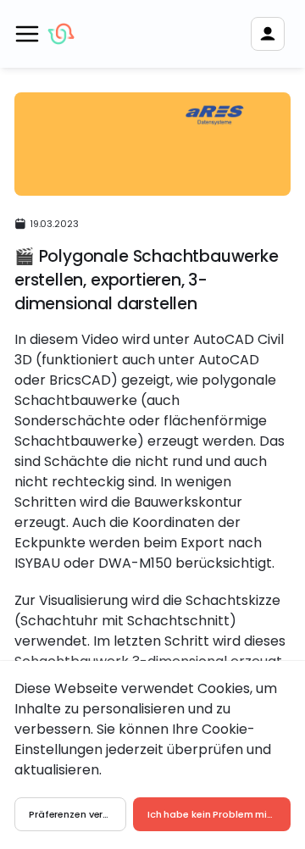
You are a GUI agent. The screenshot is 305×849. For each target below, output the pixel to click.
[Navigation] (27, 33)
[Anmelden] (268, 34)
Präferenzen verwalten (77, 814)
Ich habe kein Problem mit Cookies (219, 814)
